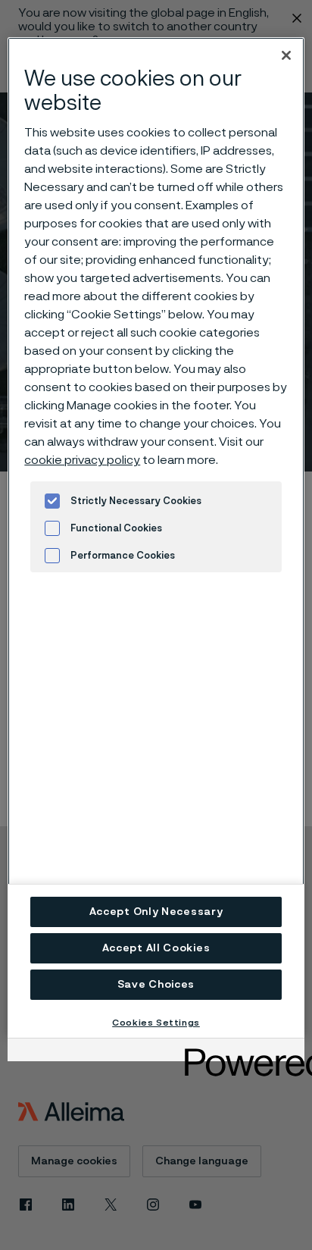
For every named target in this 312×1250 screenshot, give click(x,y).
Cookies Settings (156, 1022)
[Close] (286, 55)
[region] (156, 537)
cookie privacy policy (82, 460)
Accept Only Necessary (156, 912)
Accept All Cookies (156, 948)
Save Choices (156, 984)
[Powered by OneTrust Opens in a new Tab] (239, 1051)
